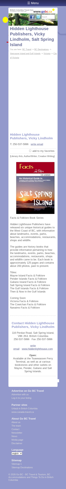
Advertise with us (20, 394)
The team (16, 425)
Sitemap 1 (17, 464)
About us (16, 422)
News (14, 436)
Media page (17, 439)
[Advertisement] (33, 94)
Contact (15, 429)
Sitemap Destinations (22, 467)
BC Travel (26, 49)
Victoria (47, 53)
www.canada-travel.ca (23, 412)
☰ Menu (33, 3)
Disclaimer (17, 443)
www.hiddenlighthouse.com (37, 348)
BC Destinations (41, 49)
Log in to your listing (21, 398)
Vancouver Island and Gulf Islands (25, 53)
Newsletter (17, 432)
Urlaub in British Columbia (24, 408)
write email (37, 144)
